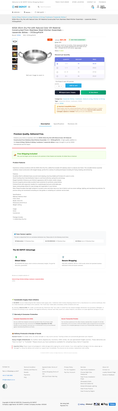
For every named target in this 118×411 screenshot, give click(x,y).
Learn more (78, 48)
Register (103, 7)
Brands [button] (28, 12)
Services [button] (17, 12)
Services (83, 367)
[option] (15, 41)
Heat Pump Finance (87, 388)
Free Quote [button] (40, 12)
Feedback (102, 2)
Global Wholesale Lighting (89, 386)
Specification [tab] (59, 124)
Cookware (78, 99)
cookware (74, 101)
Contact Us (91, 2)
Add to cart (73, 85)
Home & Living (87, 99)
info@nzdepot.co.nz (8, 379)
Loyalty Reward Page (109, 372)
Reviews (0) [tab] (72, 124)
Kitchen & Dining (99, 99)
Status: (57, 50)
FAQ (25, 377)
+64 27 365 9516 (7, 375)
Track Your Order (62, 2)
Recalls (26, 372)
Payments (27, 375)
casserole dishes (64, 101)
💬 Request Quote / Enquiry (67, 92)
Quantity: (57, 83)
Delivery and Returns (30, 369)
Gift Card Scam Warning (49, 376)
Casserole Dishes (68, 99)
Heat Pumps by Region (88, 391)
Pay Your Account (69, 372)
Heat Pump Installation (88, 369)
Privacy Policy (68, 367)
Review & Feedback (108, 375)
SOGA (19, 35)
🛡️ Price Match (93, 92)
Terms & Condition (29, 367)
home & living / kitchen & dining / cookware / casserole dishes (28, 279)
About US (105, 367)
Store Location (78, 2)
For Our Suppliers (69, 369)
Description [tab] (45, 124)
